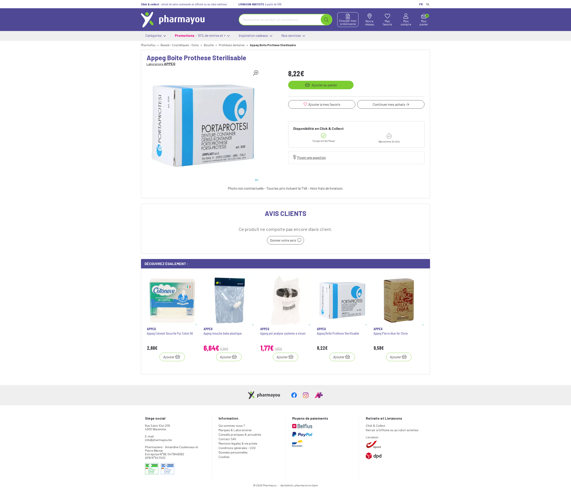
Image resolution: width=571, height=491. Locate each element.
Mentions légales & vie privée (238, 443)
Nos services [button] (291, 35)
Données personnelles (233, 452)
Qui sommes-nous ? (232, 425)
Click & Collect (375, 425)
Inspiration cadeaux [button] (254, 35)
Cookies (224, 457)
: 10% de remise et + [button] (200, 35)
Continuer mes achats (389, 104)
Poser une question (311, 157)
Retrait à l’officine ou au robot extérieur (392, 430)
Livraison (372, 437)
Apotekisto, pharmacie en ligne (299, 485)
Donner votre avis (284, 240)
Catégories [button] (153, 35)
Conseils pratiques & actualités (240, 434)
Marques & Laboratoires (235, 430)
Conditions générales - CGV (237, 448)
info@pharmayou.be (158, 440)
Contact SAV (227, 439)
